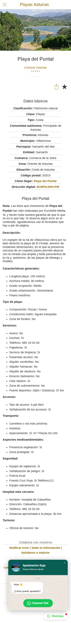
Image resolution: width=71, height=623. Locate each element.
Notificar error (19, 547)
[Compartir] (56, 86)
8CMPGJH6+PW (48, 187)
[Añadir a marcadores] (64, 86)
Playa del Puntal (45, 181)
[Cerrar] (5, 5)
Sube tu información (46, 547)
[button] (64, 562)
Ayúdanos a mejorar (35, 552)
